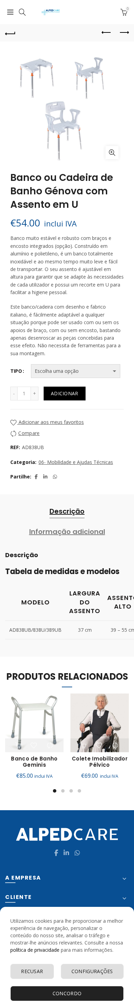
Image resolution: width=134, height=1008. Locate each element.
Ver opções (84, 745)
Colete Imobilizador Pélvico (99, 762)
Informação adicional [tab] (67, 531)
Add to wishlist (34, 745)
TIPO (16, 371)
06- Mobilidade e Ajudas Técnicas (75, 462)
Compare (29, 433)
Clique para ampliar (112, 152)
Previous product (106, 33)
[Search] (22, 12)
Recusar (32, 971)
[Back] (10, 33)
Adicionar (64, 393)
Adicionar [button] (18, 745)
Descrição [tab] (67, 511)
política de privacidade (34, 950)
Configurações (92, 971)
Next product (123, 33)
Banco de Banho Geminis (34, 762)
